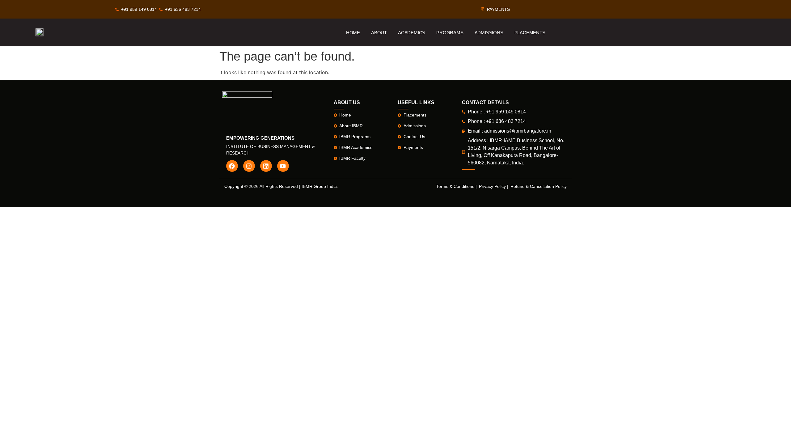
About (379, 32)
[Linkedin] (266, 166)
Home (353, 32)
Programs (449, 32)
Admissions (489, 32)
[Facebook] (232, 166)
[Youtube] (283, 166)
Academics (411, 32)
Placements (529, 32)
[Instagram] (249, 166)
